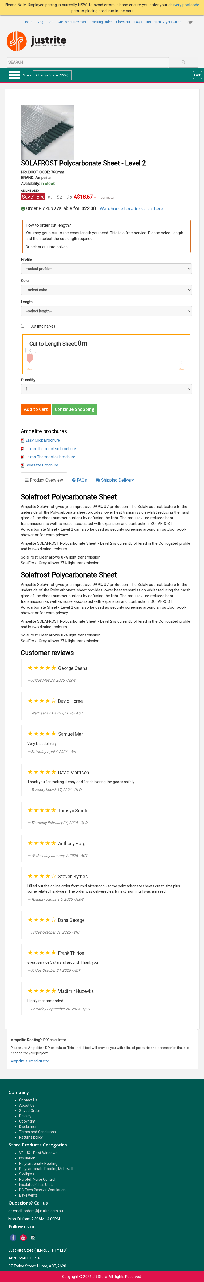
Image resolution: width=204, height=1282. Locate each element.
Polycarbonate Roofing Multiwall (46, 1169)
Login (190, 22)
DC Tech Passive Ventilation (42, 1190)
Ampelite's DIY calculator (30, 1061)
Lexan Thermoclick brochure (50, 457)
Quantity (28, 380)
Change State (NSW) (52, 75)
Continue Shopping (74, 409)
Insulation (27, 1158)
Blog (40, 22)
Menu (27, 75)
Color (25, 280)
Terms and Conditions (37, 1132)
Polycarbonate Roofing (38, 1163)
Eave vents (28, 1195)
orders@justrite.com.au (43, 1211)
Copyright (27, 1121)
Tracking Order (101, 22)
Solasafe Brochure (42, 465)
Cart (51, 22)
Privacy (25, 1116)
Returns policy (31, 1137)
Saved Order (29, 1111)
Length (27, 302)
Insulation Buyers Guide (163, 22)
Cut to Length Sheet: (53, 344)
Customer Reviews (72, 22)
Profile (26, 259)
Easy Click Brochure (43, 440)
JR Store (99, 1277)
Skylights (26, 1174)
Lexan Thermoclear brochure (51, 448)
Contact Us (28, 1100)
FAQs (138, 22)
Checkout (123, 22)
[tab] (44, 480)
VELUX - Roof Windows (38, 1153)
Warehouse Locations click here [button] (131, 209)
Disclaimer (28, 1126)
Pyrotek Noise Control (37, 1179)
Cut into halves (43, 326)
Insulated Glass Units (36, 1185)
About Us (27, 1105)
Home (28, 22)
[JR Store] (38, 41)
